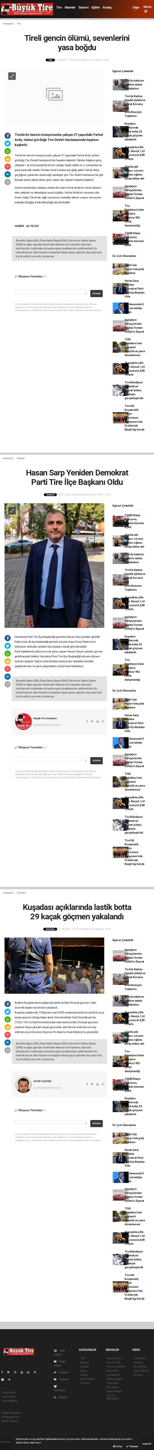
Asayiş (107, 7)
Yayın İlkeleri (9, 1396)
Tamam (133, 1446)
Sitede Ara (139, 1358)
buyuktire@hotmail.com (47, 724)
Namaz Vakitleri (116, 1366)
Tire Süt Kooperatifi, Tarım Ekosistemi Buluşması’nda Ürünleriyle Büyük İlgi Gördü (134, 417)
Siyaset (83, 7)
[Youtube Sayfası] (23, 1372)
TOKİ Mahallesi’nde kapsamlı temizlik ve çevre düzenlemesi (135, 347)
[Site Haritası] (4, 1379)
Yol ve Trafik (114, 1362)
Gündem (21, 892)
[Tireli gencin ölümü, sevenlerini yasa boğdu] (54, 96)
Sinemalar (113, 1383)
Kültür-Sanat (87, 1378)
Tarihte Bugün (115, 1378)
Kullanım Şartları (11, 1412)
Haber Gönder (10, 1421)
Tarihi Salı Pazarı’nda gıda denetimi (134, 269)
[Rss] (36, 1372)
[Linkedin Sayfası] (29, 1372)
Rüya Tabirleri (141, 1370)
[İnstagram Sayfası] (16, 1372)
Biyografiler (140, 1366)
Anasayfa (8, 23)
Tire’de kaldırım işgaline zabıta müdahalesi (134, 84)
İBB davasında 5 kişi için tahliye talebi (134, 308)
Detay (118, 1446)
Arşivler (63, 1379)
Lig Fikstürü (113, 1374)
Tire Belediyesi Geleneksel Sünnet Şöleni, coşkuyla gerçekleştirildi (134, 390)
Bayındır (70, 7)
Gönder (96, 293)
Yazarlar (63, 1372)
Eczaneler (112, 1370)
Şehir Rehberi (114, 1391)
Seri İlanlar (113, 1387)
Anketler (138, 1362)
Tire (59, 7)
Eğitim (95, 7)
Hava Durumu (115, 1358)
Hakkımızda (8, 1392)
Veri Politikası (9, 1400)
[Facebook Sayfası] (3, 1372)
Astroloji (138, 1374)
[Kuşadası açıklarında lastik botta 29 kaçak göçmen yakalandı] (54, 965)
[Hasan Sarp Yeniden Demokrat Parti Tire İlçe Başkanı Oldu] (54, 565)
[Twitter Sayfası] (10, 1372)
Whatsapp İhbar (11, 1416)
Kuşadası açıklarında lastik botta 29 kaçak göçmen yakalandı (134, 131)
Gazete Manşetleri (113, 1397)
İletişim (62, 1397)
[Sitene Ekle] (10, 1379)
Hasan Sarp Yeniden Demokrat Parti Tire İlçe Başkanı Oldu (135, 288)
